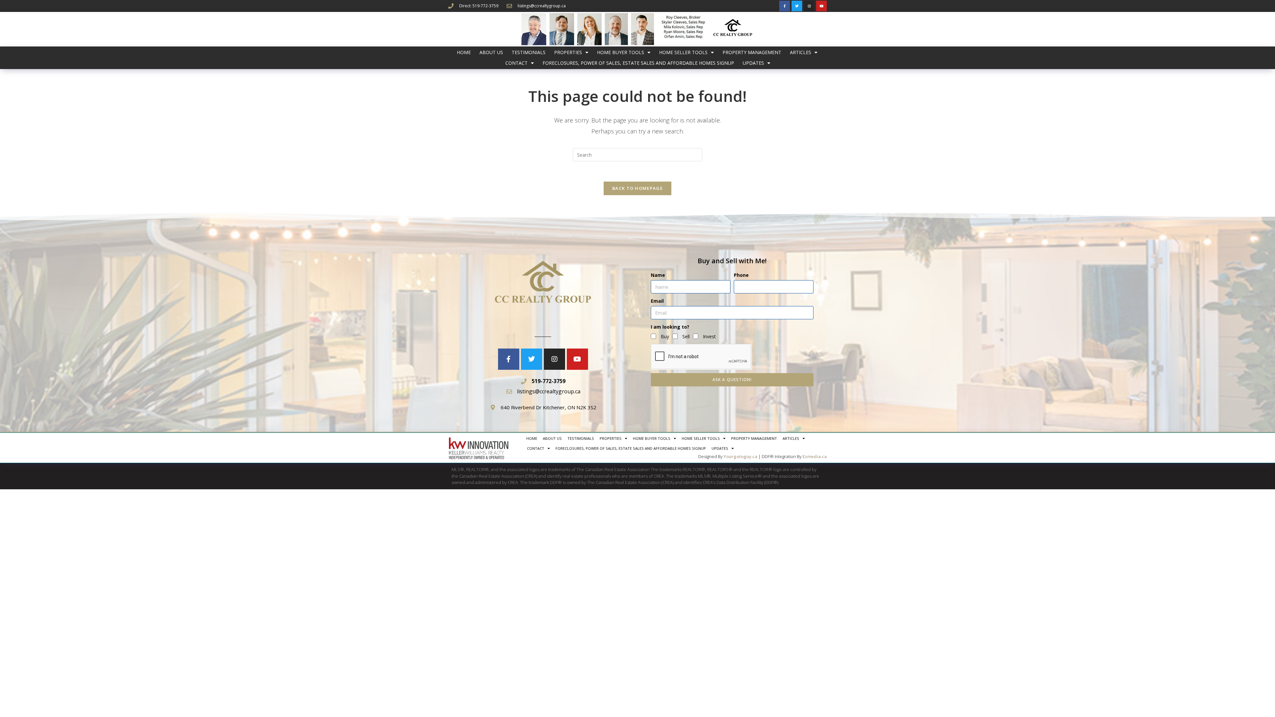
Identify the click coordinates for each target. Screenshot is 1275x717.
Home (464, 52)
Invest (709, 336)
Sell (686, 336)
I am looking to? (670, 327)
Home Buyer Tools (620, 52)
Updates (753, 63)
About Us (491, 52)
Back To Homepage (637, 188)
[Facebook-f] (784, 6)
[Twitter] (797, 6)
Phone (741, 275)
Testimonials (529, 52)
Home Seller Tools (683, 52)
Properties (568, 52)
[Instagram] (809, 6)
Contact (516, 63)
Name (658, 275)
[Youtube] (821, 6)
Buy (665, 336)
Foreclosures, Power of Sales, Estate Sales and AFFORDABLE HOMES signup (638, 63)
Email (657, 301)
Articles (800, 52)
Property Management (751, 52)
